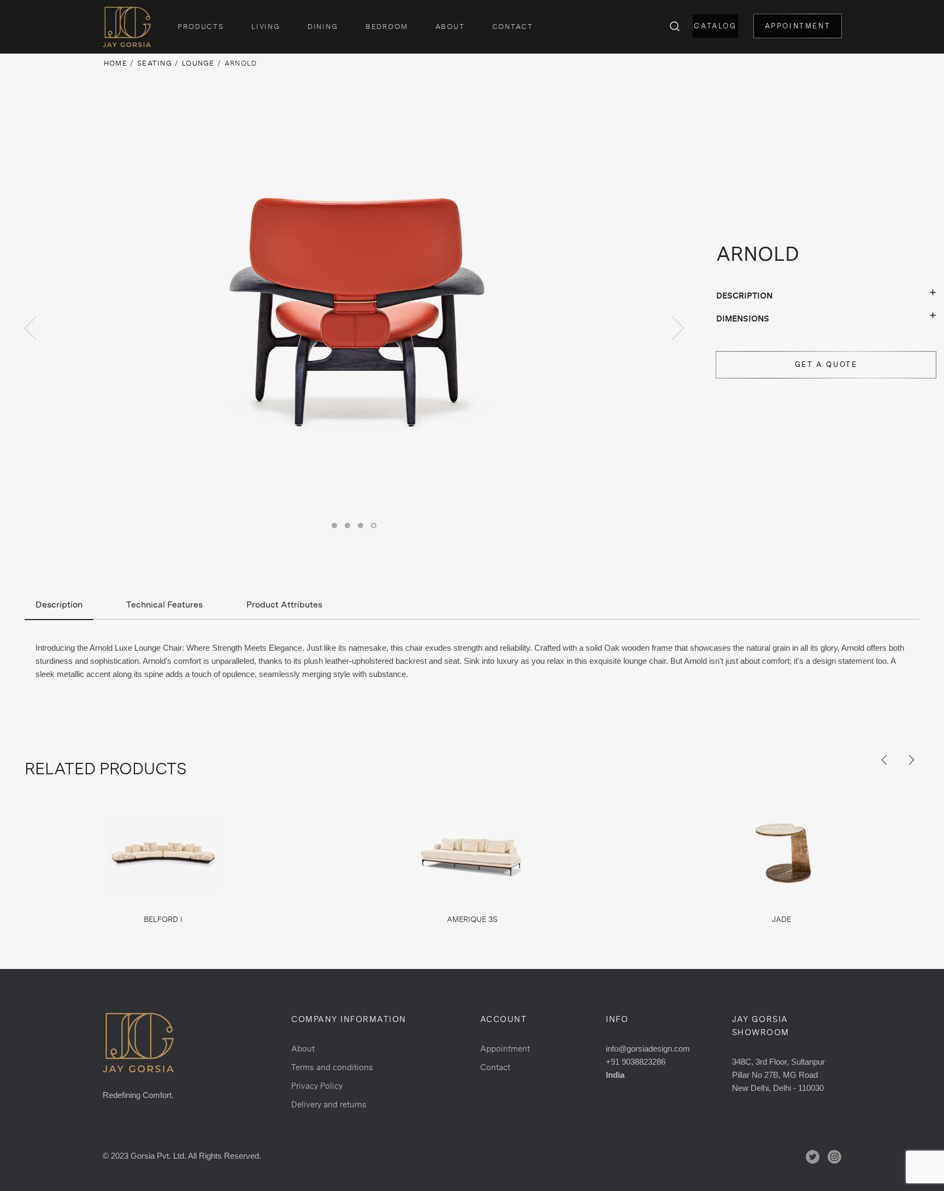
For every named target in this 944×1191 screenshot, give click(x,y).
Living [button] (265, 26)
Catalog (715, 26)
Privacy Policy (317, 1085)
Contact (512, 26)
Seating (154, 63)
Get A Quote (826, 364)
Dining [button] (323, 26)
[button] (334, 525)
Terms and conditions (332, 1067)
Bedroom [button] (386, 26)
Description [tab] (59, 604)
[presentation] (30, 328)
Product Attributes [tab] (284, 604)
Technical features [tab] (164, 604)
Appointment (798, 26)
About (450, 26)
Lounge (198, 63)
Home (115, 63)
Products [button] (201, 26)
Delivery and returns (329, 1104)
